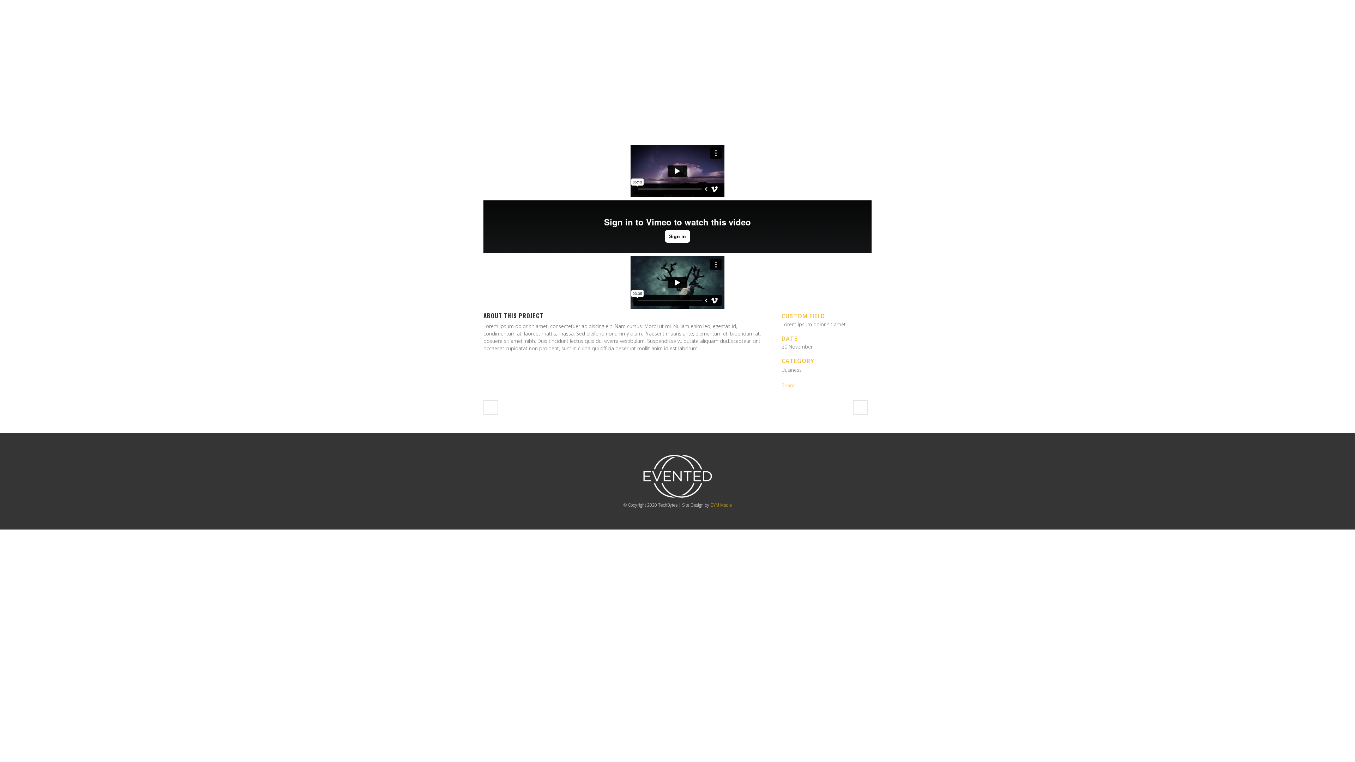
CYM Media (721, 505)
